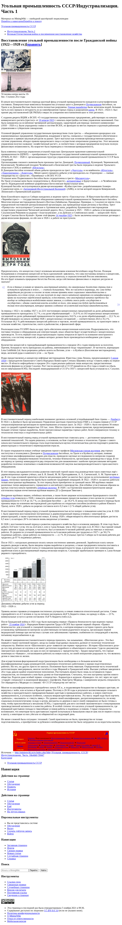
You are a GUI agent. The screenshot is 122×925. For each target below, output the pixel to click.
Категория (6, 758)
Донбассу (115, 419)
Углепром (31, 738)
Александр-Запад (47, 745)
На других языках (16, 811)
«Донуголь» (77, 170)
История (11, 789)
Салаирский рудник (62, 747)
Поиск (5, 864)
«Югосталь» (38, 167)
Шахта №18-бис (88, 747)
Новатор (49, 747)
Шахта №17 (75, 747)
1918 (3, 360)
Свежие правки (15, 850)
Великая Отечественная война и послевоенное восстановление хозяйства (44, 34)
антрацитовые (74, 181)
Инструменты (14, 809)
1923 (51, 120)
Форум (10, 848)
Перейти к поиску (32, 21)
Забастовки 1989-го (55, 749)
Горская (71, 745)
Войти (10, 833)
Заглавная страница (17, 845)
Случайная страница (17, 856)
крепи (91, 110)
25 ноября (14, 624)
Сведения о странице (18, 895)
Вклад (10, 828)
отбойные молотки (47, 487)
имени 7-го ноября (83, 745)
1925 (69, 215)
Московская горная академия (85, 450)
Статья (10, 781)
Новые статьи (14, 853)
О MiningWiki (14, 916)
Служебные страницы (18, 887)
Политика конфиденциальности (23, 913)
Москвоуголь (82, 178)
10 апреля (44, 120)
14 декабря (61, 215)
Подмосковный (82, 162)
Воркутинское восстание (36, 749)
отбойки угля (8, 498)
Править (11, 786)
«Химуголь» (26, 173)
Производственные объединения (41, 740)
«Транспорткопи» (10, 173)
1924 (22, 624)
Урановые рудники (34, 743)
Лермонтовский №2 (67, 743)
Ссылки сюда (14, 882)
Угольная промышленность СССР (18, 26)
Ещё (9, 806)
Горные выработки (77, 107)
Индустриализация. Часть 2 (21, 31)
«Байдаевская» (60, 745)
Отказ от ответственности (20, 918)
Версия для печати (16, 890)
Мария (41, 747)
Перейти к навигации (12, 21)
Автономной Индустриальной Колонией (44, 189)
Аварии (20, 746)
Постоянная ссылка (17, 892)
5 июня (114, 358)
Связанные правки (16, 884)
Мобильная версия (16, 921)
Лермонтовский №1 (51, 743)
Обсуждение (13, 784)
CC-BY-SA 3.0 (51, 910)
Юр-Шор (99, 747)
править (34, 44)
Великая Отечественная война (84, 738)
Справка (11, 858)
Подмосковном (93, 104)
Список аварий (33, 745)
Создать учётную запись (19, 831)
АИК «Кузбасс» (102, 738)
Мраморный (81, 743)
